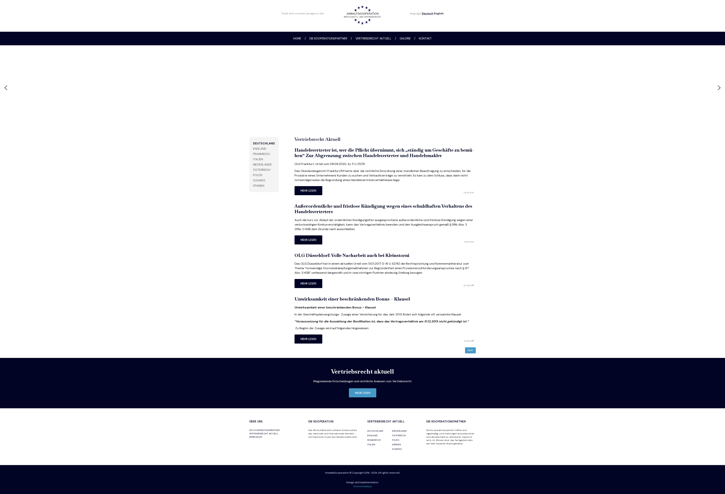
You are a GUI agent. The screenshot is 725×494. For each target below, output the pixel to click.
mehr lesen (308, 190)
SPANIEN (396, 444)
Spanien (258, 186)
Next (470, 350)
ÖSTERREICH (399, 435)
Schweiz (259, 180)
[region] (362, 87)
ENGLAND (372, 435)
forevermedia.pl (362, 486)
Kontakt (425, 38)
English (439, 13)
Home (297, 38)
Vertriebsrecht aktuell (373, 38)
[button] (6, 88)
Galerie (405, 38)
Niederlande (262, 164)
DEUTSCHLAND (375, 431)
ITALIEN (371, 444)
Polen (257, 175)
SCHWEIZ (397, 449)
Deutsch (427, 13)
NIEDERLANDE (399, 431)
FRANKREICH (374, 440)
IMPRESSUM (255, 437)
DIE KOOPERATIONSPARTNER (264, 430)
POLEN (395, 440)
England (259, 149)
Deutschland (264, 143)
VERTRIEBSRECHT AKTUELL (263, 433)
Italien (258, 159)
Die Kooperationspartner (328, 38)
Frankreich (261, 154)
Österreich (261, 170)
